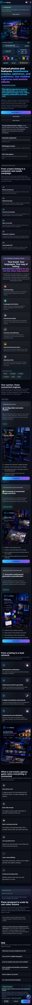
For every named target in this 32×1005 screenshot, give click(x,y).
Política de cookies (6, 998)
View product (16, 478)
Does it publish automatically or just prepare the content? (15, 968)
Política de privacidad (16, 998)
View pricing (16, 116)
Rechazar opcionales (6, 1001)
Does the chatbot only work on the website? (15, 962)
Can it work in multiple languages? (12, 956)
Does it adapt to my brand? (10, 974)
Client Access (16, 14)
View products (16, 112)
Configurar (16, 1001)
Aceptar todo (25, 1001)
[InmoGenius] (5, 2)
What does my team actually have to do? (14, 951)
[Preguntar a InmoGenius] (29, 997)
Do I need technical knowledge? (11, 980)
